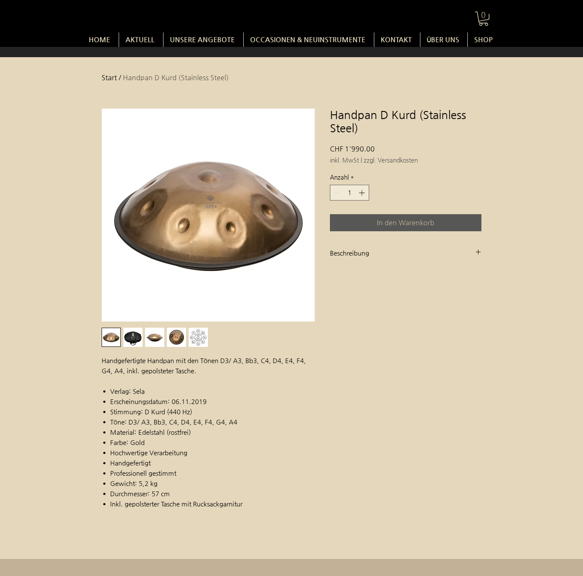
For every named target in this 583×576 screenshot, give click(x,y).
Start (109, 77)
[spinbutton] (349, 192)
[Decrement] (336, 192)
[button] (483, 19)
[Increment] (362, 192)
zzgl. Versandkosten (391, 160)
